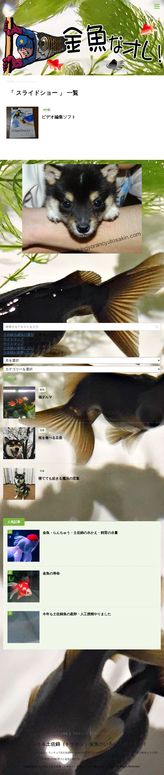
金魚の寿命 (51, 573)
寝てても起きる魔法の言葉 (58, 478)
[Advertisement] (82, 288)
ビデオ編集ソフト (59, 117)
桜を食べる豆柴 (50, 438)
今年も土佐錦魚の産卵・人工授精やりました (77, 614)
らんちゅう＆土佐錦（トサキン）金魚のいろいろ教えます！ (82, 744)
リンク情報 (61, 733)
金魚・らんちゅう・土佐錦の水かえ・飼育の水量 (80, 532)
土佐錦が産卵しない (18, 348)
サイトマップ (13, 339)
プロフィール (80, 733)
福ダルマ (45, 397)
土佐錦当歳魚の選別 (18, 335)
